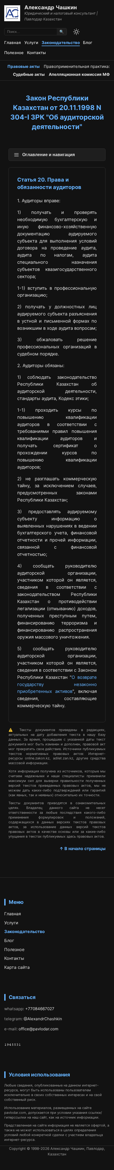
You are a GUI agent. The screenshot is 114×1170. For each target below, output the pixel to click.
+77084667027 (39, 1008)
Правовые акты (23, 66)
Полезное (14, 52)
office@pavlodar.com (38, 1028)
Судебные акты (29, 74)
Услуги (31, 42)
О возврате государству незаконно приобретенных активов (57, 684)
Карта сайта (17, 967)
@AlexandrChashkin (43, 1018)
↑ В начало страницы (82, 848)
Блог (87, 42)
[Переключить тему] (76, 32)
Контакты (36, 52)
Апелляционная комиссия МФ (79, 74)
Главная (12, 42)
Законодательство (61, 42)
